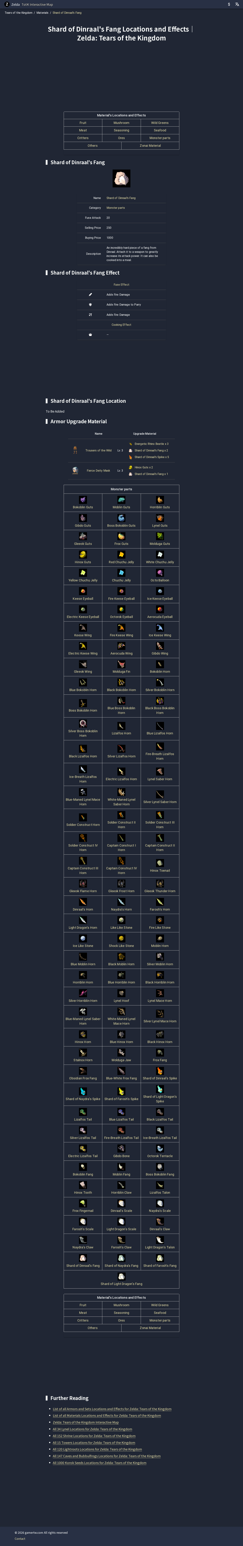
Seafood (160, 130)
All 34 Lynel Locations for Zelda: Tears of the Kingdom (92, 1429)
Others (93, 145)
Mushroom (122, 123)
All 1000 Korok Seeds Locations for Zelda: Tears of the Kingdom (99, 1462)
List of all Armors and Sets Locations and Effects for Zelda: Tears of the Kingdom (112, 1408)
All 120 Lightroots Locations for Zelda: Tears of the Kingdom (97, 1449)
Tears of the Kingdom (18, 12)
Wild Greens (160, 123)
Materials (42, 12)
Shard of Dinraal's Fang (67, 12)
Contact (20, 1538)
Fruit (83, 123)
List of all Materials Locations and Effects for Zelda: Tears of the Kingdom (107, 1415)
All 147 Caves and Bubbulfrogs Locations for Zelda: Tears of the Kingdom (107, 1455)
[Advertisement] (121, 71)
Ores (121, 138)
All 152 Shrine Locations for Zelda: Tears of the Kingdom (94, 1435)
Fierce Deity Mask (98, 470)
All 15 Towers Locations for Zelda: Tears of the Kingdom (94, 1442)
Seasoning (121, 130)
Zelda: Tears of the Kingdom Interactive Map (86, 1422)
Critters (83, 138)
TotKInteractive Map (37, 4)
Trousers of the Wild (98, 450)
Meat (83, 130)
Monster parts (160, 138)
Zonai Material (150, 145)
